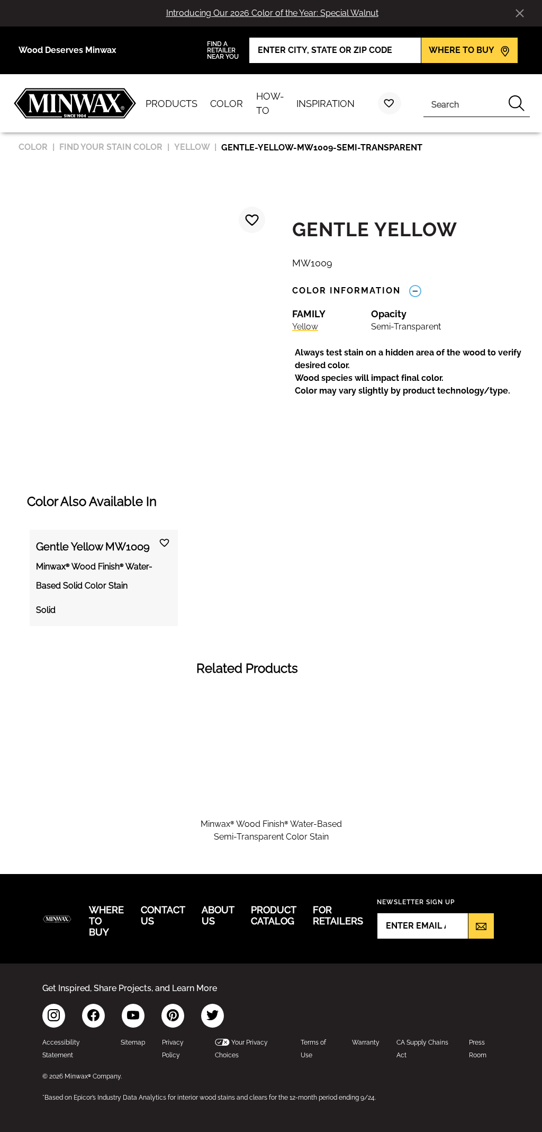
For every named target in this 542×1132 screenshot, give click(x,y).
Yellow (305, 327)
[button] (411, 371)
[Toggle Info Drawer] (415, 290)
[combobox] (463, 103)
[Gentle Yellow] (252, 220)
